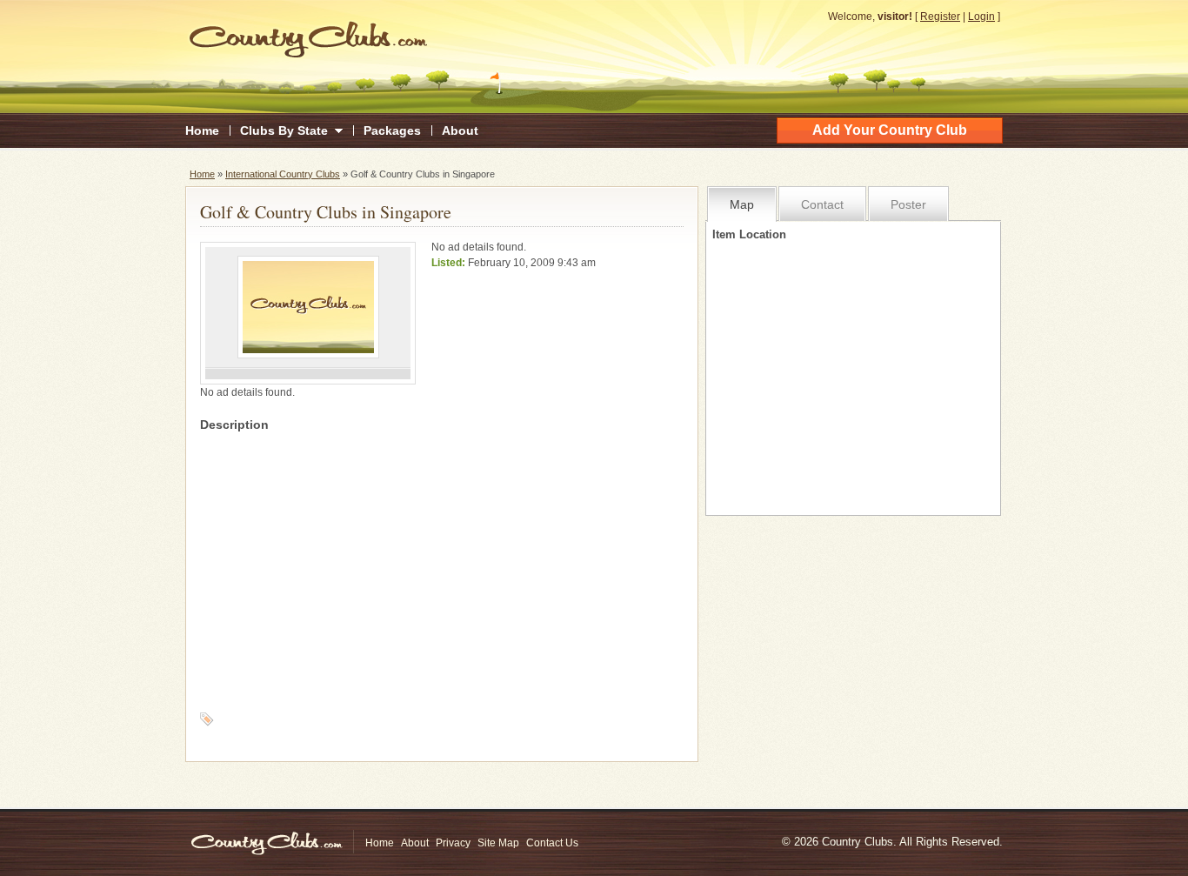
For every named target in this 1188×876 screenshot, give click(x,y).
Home (202, 130)
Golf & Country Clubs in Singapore (325, 212)
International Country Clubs (282, 174)
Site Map (498, 843)
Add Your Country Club (889, 130)
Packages (392, 130)
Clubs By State (284, 130)
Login (981, 16)
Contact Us (552, 843)
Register (940, 16)
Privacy (453, 843)
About (460, 130)
